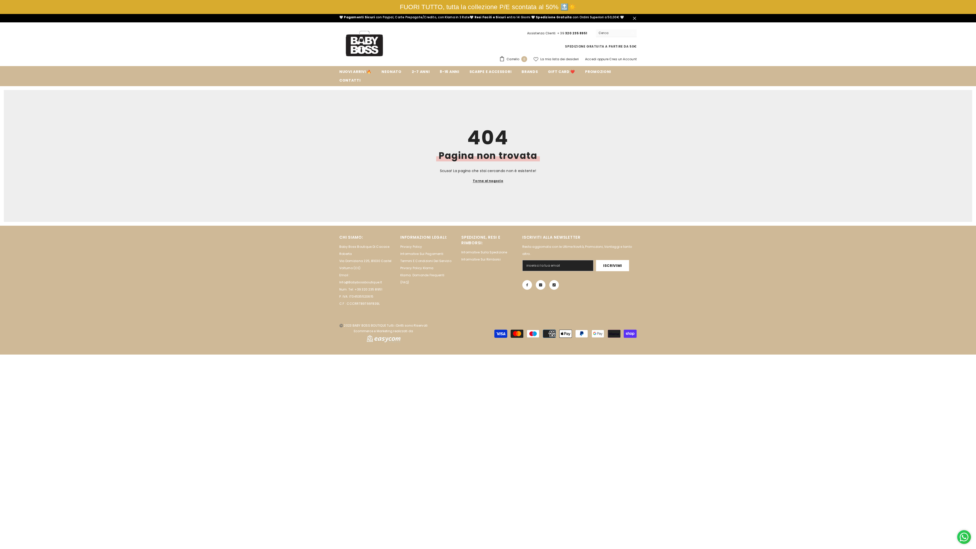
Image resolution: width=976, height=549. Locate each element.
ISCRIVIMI (612, 265)
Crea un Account (623, 59)
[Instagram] (540, 285)
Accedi (590, 59)
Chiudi (634, 18)
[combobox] (612, 33)
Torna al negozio (488, 181)
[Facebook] (527, 285)
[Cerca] (616, 33)
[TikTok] (554, 285)
